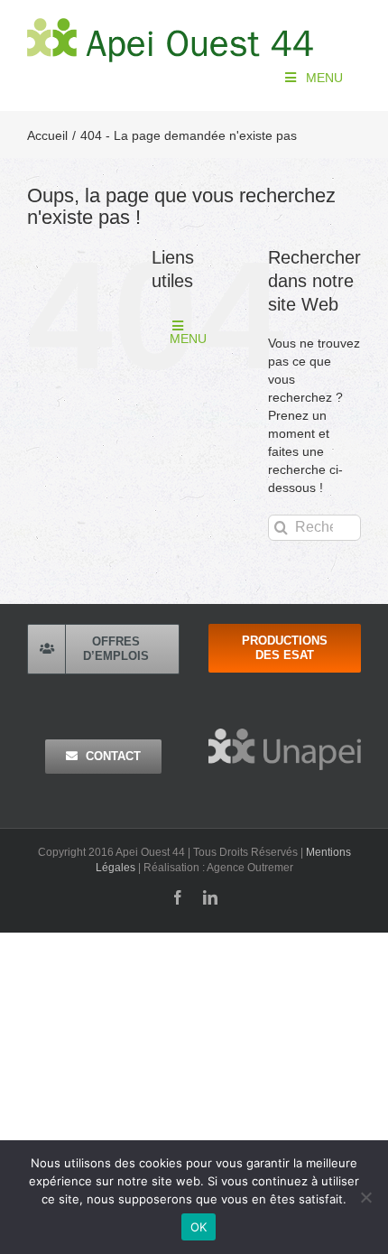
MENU (324, 77)
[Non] (365, 1197)
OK (199, 1227)
